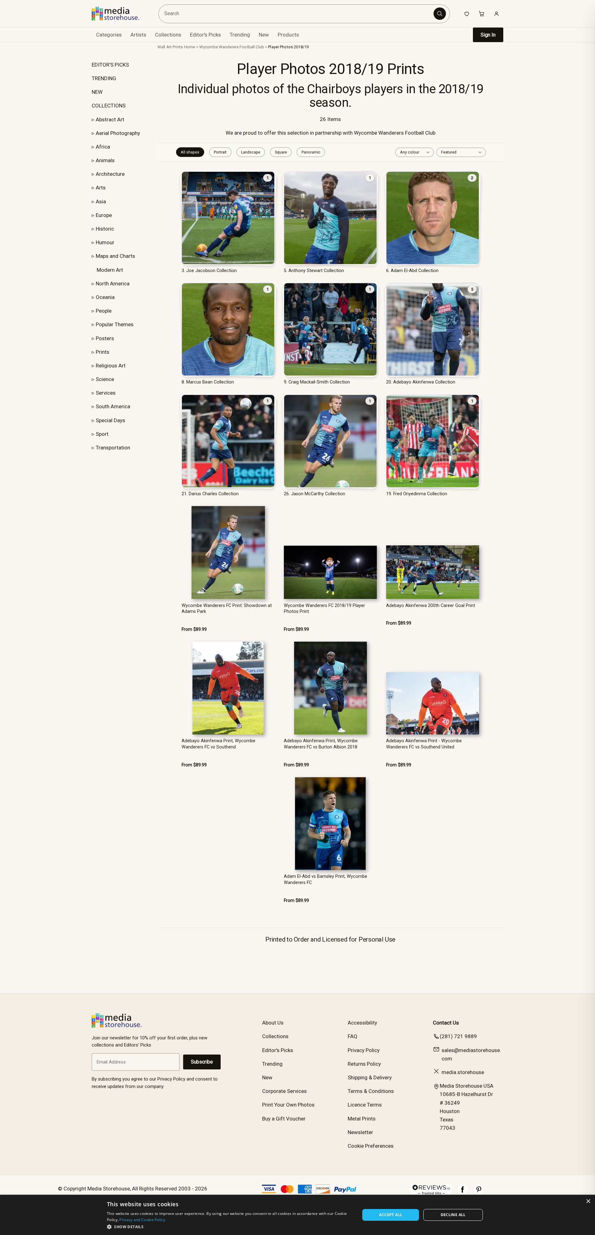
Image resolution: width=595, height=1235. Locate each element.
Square (281, 152)
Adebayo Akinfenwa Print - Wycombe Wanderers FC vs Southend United (424, 743)
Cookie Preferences (371, 1146)
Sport (102, 434)
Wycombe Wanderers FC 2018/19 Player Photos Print (324, 608)
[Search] (440, 13)
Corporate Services (284, 1091)
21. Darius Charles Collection (210, 493)
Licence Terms (365, 1105)
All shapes (190, 152)
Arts (101, 187)
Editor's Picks (205, 35)
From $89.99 (194, 629)
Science (105, 379)
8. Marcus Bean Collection (208, 382)
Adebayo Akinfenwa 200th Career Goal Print (430, 605)
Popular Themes (115, 324)
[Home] (120, 13)
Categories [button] (109, 35)
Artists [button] (138, 35)
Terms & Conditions (371, 1091)
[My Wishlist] (467, 13)
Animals (105, 160)
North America (113, 283)
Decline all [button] (453, 1214)
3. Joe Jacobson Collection (209, 270)
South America (113, 406)
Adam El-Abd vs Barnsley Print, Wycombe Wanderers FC (325, 879)
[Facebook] (463, 1193)
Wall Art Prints (170, 47)
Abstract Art (110, 119)
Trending (240, 35)
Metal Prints (362, 1119)
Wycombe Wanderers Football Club (231, 47)
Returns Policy (364, 1064)
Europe (104, 215)
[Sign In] (496, 13)
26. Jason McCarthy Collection (314, 493)
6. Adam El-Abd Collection (412, 270)
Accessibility (362, 1023)
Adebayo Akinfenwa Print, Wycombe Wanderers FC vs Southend (218, 743)
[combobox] (297, 14)
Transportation (113, 447)
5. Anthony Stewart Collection (314, 270)
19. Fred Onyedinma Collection (416, 493)
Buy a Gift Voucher (284, 1119)
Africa (103, 147)
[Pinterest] (479, 1193)
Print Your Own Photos (288, 1105)
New (264, 35)
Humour (105, 242)
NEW (97, 92)
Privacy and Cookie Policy (142, 1219)
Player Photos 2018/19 (288, 47)
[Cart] (481, 13)
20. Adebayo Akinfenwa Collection (420, 382)
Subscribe (202, 1062)
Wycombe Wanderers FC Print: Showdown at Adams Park (227, 608)
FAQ (352, 1036)
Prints (102, 352)
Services (106, 393)
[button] (230, 1226)
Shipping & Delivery (370, 1077)
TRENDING (104, 78)
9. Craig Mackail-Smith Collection (317, 382)
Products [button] (288, 35)
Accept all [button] (390, 1214)
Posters (105, 338)
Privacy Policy (364, 1050)
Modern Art (110, 270)
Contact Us (446, 1023)
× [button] (588, 1201)
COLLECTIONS (109, 105)
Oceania (105, 297)
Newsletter (360, 1132)
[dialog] (297, 1215)
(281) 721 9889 (458, 1036)
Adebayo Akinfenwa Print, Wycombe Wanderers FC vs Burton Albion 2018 (321, 743)
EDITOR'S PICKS (110, 65)
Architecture (110, 174)
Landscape (250, 152)
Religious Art (111, 365)
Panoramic (311, 152)
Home (189, 47)
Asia (101, 201)
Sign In (488, 35)
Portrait (220, 152)
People (104, 311)
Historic (105, 229)
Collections (168, 35)
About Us (273, 1023)
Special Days (110, 420)
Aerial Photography (118, 133)
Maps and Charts (115, 256)
